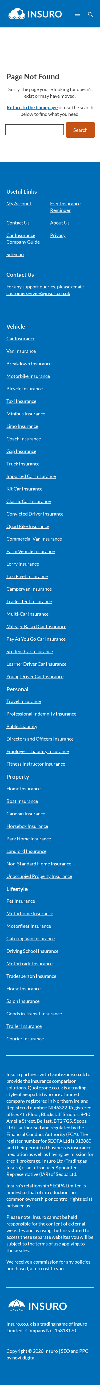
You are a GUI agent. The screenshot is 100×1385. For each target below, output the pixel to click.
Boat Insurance (22, 801)
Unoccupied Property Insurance (39, 876)
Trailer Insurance (24, 1026)
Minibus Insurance (25, 413)
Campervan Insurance (29, 589)
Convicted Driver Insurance (34, 514)
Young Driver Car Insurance (34, 676)
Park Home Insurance (28, 838)
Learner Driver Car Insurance (36, 664)
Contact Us (18, 223)
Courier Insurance (25, 1038)
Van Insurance (21, 351)
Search (80, 130)
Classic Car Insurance (28, 501)
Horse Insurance (23, 988)
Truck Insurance (22, 464)
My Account (18, 203)
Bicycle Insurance (24, 388)
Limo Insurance (22, 426)
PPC (83, 1351)
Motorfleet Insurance (28, 926)
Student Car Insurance (29, 651)
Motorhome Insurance (29, 913)
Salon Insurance (22, 1001)
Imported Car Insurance (31, 476)
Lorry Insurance (22, 564)
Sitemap (15, 254)
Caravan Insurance (25, 813)
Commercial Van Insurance (34, 539)
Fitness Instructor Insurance (35, 764)
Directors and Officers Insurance (40, 739)
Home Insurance (23, 788)
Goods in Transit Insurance (34, 1013)
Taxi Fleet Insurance (27, 576)
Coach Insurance (23, 439)
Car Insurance (20, 338)
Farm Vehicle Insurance (30, 551)
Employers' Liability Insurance (37, 751)
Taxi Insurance (21, 401)
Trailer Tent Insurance (29, 601)
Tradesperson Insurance (31, 976)
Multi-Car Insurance (27, 614)
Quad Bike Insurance (27, 526)
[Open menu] (77, 14)
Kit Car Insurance (24, 489)
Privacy (58, 235)
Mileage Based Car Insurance (36, 626)
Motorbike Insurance (28, 376)
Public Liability (21, 726)
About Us (60, 223)
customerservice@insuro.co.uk (38, 293)
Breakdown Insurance (28, 363)
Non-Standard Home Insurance (38, 864)
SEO (65, 1351)
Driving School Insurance (32, 951)
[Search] (90, 14)
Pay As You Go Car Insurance (36, 639)
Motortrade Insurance (29, 963)
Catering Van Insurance (30, 938)
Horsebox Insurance (27, 826)
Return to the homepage (32, 107)
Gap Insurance (21, 451)
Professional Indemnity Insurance (41, 714)
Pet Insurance (20, 901)
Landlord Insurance (26, 851)
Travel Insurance (23, 701)
